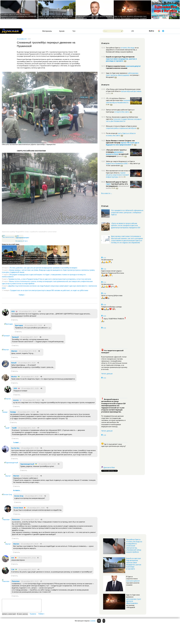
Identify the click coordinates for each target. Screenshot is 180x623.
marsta (16, 400)
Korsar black (18, 508)
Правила (33, 614)
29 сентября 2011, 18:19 (30, 519)
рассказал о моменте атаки (114, 153)
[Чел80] (7, 428)
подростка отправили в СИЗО (117, 163)
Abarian (14, 351)
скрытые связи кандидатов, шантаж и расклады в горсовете (121, 60)
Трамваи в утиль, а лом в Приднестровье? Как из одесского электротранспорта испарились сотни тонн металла (49, 279)
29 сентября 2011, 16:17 (29, 337)
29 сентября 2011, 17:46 (33, 496)
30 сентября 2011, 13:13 (29, 581)
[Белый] (5, 367)
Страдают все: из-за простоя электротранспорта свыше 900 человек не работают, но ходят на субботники (49, 290)
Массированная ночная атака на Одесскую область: (118, 172)
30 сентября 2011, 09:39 (29, 544)
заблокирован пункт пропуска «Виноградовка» (122, 74)
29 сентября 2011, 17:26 (29, 448)
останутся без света (121, 112)
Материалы (47, 31)
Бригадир (19, 325)
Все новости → (106, 193)
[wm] (5, 562)
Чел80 (14, 428)
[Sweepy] (5, 412)
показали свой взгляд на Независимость (118, 101)
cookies (93, 621)
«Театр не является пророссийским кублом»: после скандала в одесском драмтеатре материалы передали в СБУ (125, 225)
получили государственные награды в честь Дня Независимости (123, 120)
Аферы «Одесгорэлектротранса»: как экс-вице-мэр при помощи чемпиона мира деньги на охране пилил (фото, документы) (58, 260)
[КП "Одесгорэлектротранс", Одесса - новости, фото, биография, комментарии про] (8, 237)
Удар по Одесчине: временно (117, 73)
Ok (99, 621)
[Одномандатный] (11, 463)
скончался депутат (133, 66)
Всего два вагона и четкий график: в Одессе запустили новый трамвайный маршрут (12, 261)
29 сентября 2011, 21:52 (27, 558)
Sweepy (13, 412)
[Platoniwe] (6, 520)
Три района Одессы (113, 48)
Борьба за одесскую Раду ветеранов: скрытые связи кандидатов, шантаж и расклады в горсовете (55, 17)
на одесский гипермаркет (117, 155)
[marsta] (7, 399)
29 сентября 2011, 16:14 (27, 311)
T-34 (12, 569)
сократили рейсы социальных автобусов (121, 128)
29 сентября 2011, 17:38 (29, 476)
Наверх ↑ (22, 295)
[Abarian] (5, 350)
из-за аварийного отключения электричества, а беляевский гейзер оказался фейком (122, 50)
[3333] (5, 315)
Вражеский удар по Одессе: (117, 182)
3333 (13, 311)
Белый (13, 363)
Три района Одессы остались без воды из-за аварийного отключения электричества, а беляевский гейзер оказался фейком (18, 16)
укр (132, 31)
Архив (61, 31)
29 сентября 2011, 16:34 (26, 412)
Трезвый (15, 337)
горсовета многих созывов (116, 68)
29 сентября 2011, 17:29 (47, 464)
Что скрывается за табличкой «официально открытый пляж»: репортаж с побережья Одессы (127, 212)
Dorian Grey (18, 496)
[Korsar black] (7, 512)
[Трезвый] (6, 336)
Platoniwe (16, 519)
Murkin (14, 377)
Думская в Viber (109, 467)
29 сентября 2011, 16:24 (26, 363)
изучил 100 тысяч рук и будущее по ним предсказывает (122, 144)
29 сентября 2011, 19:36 (33, 325)
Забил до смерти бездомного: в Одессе (120, 161)
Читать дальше (106, 374)
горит (108, 184)
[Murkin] (5, 381)
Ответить (14, 320)
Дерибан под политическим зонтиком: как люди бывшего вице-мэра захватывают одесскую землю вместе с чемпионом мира (49, 287)
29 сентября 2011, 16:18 (27, 351)
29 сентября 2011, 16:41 (26, 428)
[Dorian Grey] (7, 494)
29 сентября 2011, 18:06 (36, 508)
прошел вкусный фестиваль (131, 91)
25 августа (105, 43)
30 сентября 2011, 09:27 (27, 569)
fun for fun (15, 448)
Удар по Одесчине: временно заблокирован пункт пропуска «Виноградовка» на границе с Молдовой (130, 17)
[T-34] (5, 573)
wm (12, 558)
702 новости (18, 241)
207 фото (25, 241)
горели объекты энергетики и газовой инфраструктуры (117, 175)
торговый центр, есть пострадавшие (117, 186)
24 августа (105, 85)
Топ (73, 31)
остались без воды (127, 48)
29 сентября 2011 (22, 39)
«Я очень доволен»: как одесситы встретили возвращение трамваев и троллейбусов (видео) (43, 268)
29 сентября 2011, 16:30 (29, 377)
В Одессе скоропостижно (116, 66)
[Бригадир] (8, 324)
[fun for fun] (5, 452)
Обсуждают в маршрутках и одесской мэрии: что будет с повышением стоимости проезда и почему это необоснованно (44, 275)
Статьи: (105, 206)
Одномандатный (27, 464)
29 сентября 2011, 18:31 (31, 400)
